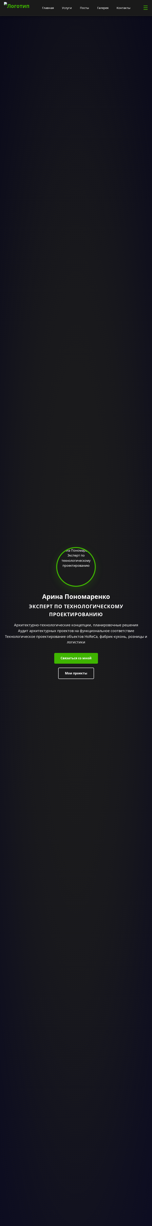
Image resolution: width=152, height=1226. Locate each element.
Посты (84, 8)
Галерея (102, 8)
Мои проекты (76, 673)
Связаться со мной (76, 658)
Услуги (67, 8)
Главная (48, 8)
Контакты (123, 8)
